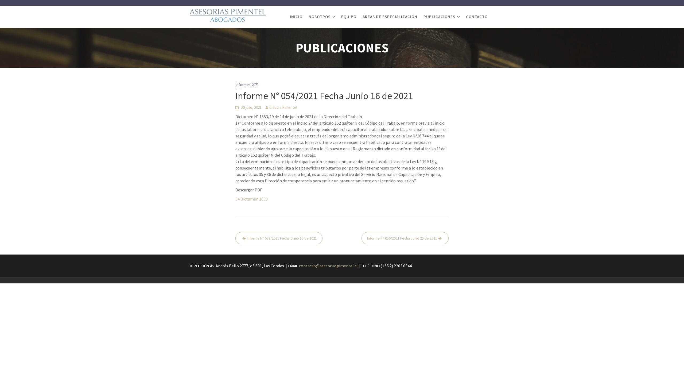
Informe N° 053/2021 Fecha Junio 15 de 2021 (282, 238)
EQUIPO (348, 16)
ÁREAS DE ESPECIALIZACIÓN (390, 16)
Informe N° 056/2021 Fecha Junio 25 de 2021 (402, 238)
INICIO (296, 16)
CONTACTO (477, 16)
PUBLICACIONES (439, 16)
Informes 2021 (247, 84)
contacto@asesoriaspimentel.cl (328, 265)
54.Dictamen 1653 (251, 199)
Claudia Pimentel (283, 107)
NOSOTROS (320, 16)
